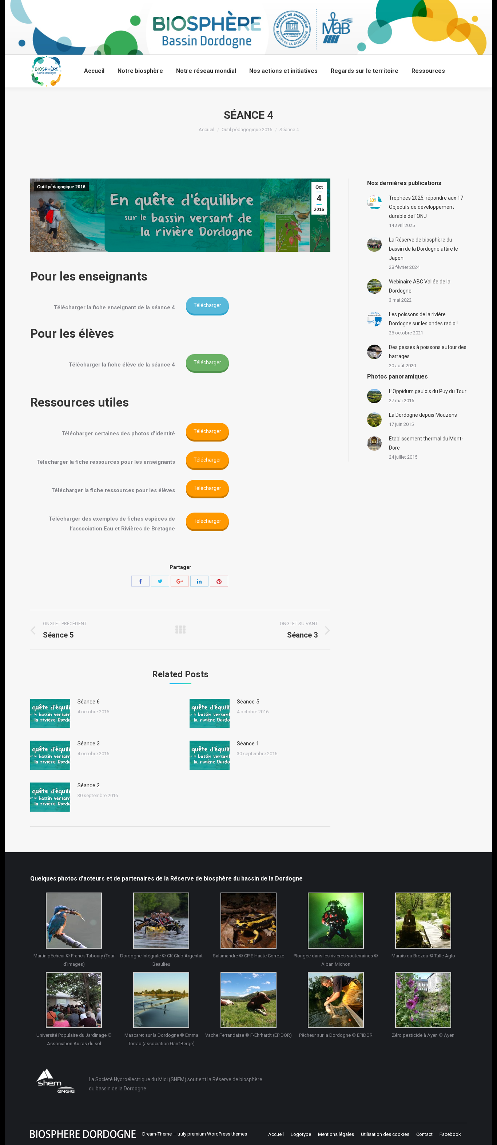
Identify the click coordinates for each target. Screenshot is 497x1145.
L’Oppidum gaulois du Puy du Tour (427, 391)
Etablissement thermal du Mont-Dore (426, 443)
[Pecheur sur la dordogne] (336, 1000)
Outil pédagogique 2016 (247, 129)
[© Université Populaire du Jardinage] (74, 1000)
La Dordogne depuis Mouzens (423, 415)
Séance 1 (248, 743)
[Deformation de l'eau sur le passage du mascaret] (161, 1000)
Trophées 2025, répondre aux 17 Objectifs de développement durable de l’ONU (426, 207)
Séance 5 (248, 701)
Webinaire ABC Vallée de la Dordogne (419, 286)
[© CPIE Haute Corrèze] (248, 921)
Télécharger (207, 305)
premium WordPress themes (217, 1134)
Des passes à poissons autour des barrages (427, 351)
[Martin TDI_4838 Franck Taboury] (74, 921)
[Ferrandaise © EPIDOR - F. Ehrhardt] (248, 1000)
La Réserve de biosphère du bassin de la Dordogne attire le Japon (423, 249)
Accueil (206, 129)
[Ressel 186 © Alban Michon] (336, 921)
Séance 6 (88, 701)
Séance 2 (88, 785)
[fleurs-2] (423, 1000)
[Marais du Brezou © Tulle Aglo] (423, 921)
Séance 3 (88, 743)
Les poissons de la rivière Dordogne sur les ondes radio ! (423, 318)
